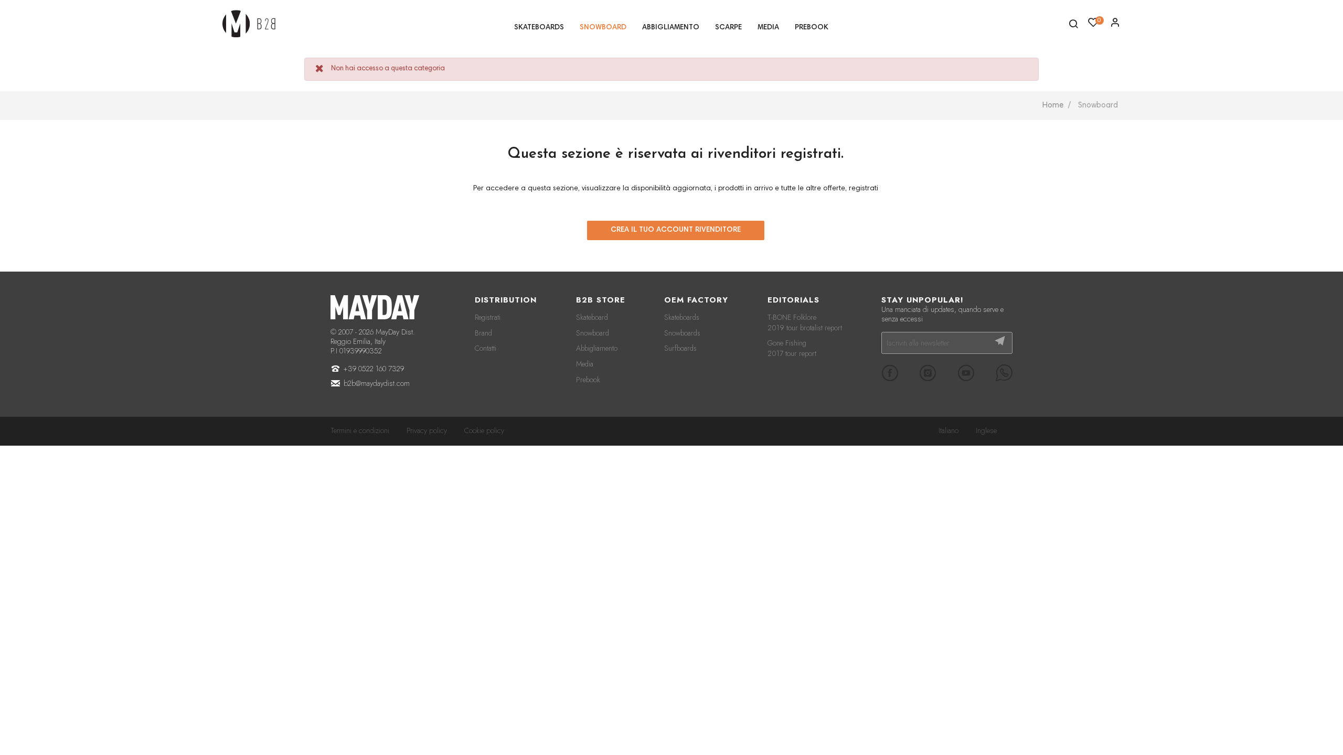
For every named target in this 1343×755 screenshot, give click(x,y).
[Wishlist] (1115, 25)
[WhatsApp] (1004, 372)
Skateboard (592, 317)
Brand (483, 333)
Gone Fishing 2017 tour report (792, 348)
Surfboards (680, 348)
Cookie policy (484, 430)
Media (584, 364)
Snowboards (682, 333)
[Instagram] (928, 372)
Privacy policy (427, 430)
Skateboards (681, 317)
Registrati (487, 317)
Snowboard (592, 333)
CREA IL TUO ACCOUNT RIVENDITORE (676, 230)
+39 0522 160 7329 (374, 368)
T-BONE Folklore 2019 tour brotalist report (805, 322)
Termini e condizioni (360, 430)
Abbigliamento (596, 348)
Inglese (986, 430)
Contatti (485, 348)
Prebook (588, 379)
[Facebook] (889, 372)
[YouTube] (965, 372)
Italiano (948, 430)
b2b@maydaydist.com (377, 383)
